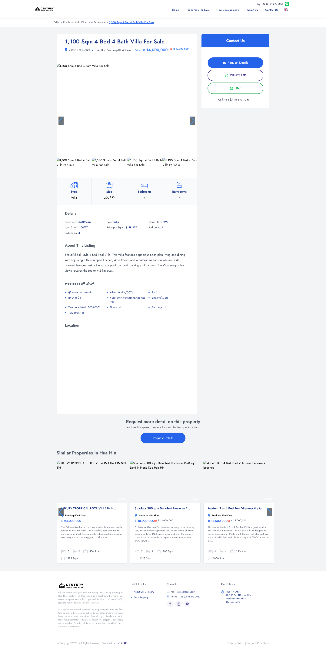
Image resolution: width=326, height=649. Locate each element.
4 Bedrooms (98, 22)
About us (252, 10)
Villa (56, 22)
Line (237, 88)
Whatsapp (237, 75)
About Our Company (144, 591)
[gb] (286, 10)
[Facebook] (170, 604)
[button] (61, 121)
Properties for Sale (198, 10)
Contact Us (271, 10)
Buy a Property (141, 597)
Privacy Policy (236, 643)
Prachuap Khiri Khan (75, 22)
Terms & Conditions (258, 643)
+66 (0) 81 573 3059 (185, 596)
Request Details (237, 62)
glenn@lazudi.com (183, 591)
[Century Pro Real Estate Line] (287, 4)
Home (175, 10)
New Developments (227, 10)
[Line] (187, 604)
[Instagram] (178, 604)
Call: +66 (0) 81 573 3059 (234, 99)
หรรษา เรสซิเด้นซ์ (79, 50)
